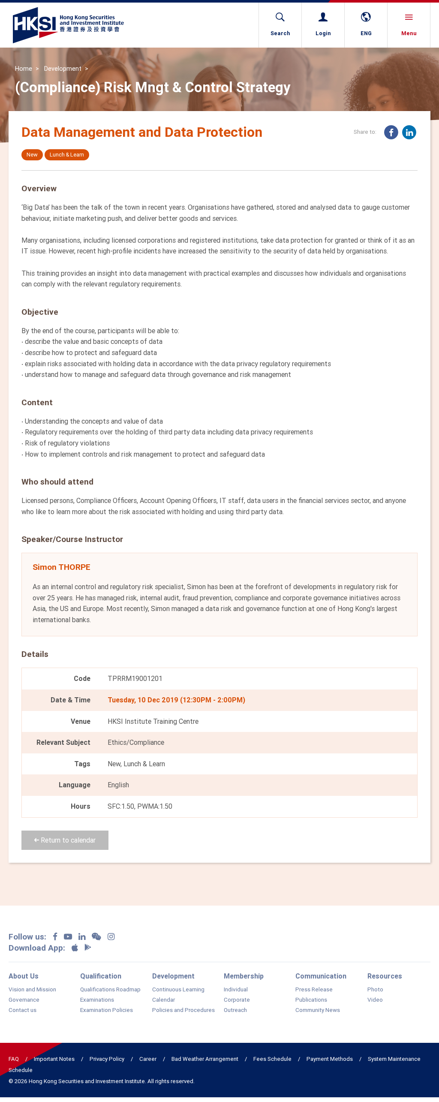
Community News (317, 1010)
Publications (311, 1000)
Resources (384, 976)
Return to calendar (67, 840)
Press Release (314, 989)
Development (62, 68)
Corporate (237, 1000)
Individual (236, 989)
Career (147, 1059)
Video (375, 1000)
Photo (375, 989)
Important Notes (54, 1059)
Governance (24, 1000)
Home (23, 68)
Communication (320, 976)
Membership (244, 976)
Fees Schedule (272, 1059)
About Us (24, 976)
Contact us (22, 1010)
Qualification (100, 976)
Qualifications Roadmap (110, 989)
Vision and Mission (32, 989)
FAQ (14, 1059)
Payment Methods (330, 1059)
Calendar (163, 1000)
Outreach (235, 1010)
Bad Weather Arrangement (204, 1059)
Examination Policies (106, 1010)
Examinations (97, 1000)
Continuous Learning (178, 989)
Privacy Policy (107, 1059)
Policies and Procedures (183, 1010)
